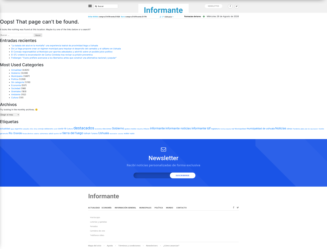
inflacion (146, 129)
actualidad (5, 128)
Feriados (94, 226)
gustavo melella (130, 129)
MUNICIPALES (145, 207)
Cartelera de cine (97, 230)
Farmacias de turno (192, 16)
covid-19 (62, 128)
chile (31, 129)
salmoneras (44, 133)
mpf (232, 129)
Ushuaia (103, 133)
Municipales (17, 76)
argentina (18, 129)
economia (98, 129)
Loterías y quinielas (98, 221)
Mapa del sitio (94, 245)
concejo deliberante (45, 129)
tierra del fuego (72, 133)
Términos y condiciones (129, 245)
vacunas (120, 133)
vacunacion (113, 133)
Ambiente (15, 94)
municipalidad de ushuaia (261, 128)
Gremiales (16, 91)
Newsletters (152, 245)
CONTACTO (181, 207)
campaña (26, 129)
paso (302, 129)
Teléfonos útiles (97, 235)
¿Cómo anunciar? (171, 245)
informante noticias (178, 128)
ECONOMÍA (107, 207)
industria (140, 129)
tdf (60, 133)
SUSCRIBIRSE (183, 175)
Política (14, 79)
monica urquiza (225, 129)
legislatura (215, 129)
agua (12, 129)
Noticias (280, 128)
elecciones (106, 129)
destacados (83, 128)
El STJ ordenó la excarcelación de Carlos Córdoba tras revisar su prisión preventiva (52, 54)
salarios (36, 133)
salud (51, 133)
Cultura (14, 97)
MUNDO (169, 207)
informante (157, 128)
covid (55, 129)
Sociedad (15, 88)
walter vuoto (129, 133)
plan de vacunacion (311, 129)
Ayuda (110, 245)
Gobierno (15, 73)
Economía (16, 85)
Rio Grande (15, 133)
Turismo (94, 133)
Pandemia (296, 129)
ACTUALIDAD (94, 207)
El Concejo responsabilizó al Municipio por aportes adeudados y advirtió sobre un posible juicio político (62, 51)
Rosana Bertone (27, 133)
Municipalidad (240, 129)
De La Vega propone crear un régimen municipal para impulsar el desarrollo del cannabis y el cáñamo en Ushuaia (66, 48)
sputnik (56, 133)
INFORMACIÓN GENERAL (125, 207)
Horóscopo (95, 217)
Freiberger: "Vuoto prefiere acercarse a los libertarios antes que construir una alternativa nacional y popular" (63, 57)
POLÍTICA (159, 207)
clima (35, 129)
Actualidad (16, 70)
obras (289, 128)
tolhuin (87, 133)
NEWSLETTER (213, 6)
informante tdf (201, 128)
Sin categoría (17, 82)
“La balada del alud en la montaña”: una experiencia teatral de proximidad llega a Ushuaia (54, 45)
